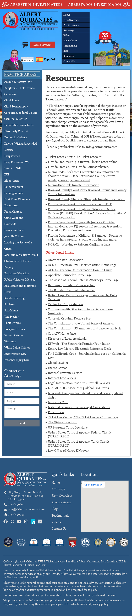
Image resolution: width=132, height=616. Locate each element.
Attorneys (68, 30)
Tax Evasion (11, 316)
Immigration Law (15, 353)
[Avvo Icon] (33, 521)
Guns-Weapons (13, 217)
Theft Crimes (12, 322)
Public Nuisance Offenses (19, 279)
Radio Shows (70, 40)
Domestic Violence (16, 137)
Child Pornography (16, 106)
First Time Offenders (17, 199)
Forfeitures (11, 205)
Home (66, 14)
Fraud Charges (13, 211)
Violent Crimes (13, 335)
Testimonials (70, 45)
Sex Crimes (11, 310)
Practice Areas (71, 25)
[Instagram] (26, 521)
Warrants (10, 341)
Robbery (9, 304)
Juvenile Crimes (14, 236)
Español (49, 59)
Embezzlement (13, 187)
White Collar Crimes (17, 347)
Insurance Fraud (14, 230)
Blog (65, 50)
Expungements (13, 193)
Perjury (8, 267)
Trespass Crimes (14, 329)
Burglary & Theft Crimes (19, 88)
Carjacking (10, 94)
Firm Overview (71, 19)
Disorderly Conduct (16, 131)
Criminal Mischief (15, 119)
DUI (6, 174)
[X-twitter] (12, 521)
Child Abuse (11, 100)
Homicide (10, 224)
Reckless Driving (14, 298)
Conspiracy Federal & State (20, 112)
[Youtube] (19, 521)
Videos (67, 35)
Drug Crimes (12, 156)
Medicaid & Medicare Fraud (21, 254)
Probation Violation (16, 273)
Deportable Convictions (19, 125)
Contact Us (69, 61)
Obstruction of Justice (17, 261)
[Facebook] (5, 521)
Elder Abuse (11, 180)
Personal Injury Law (16, 360)
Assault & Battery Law (17, 81)
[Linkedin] (40, 521)
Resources (68, 56)
